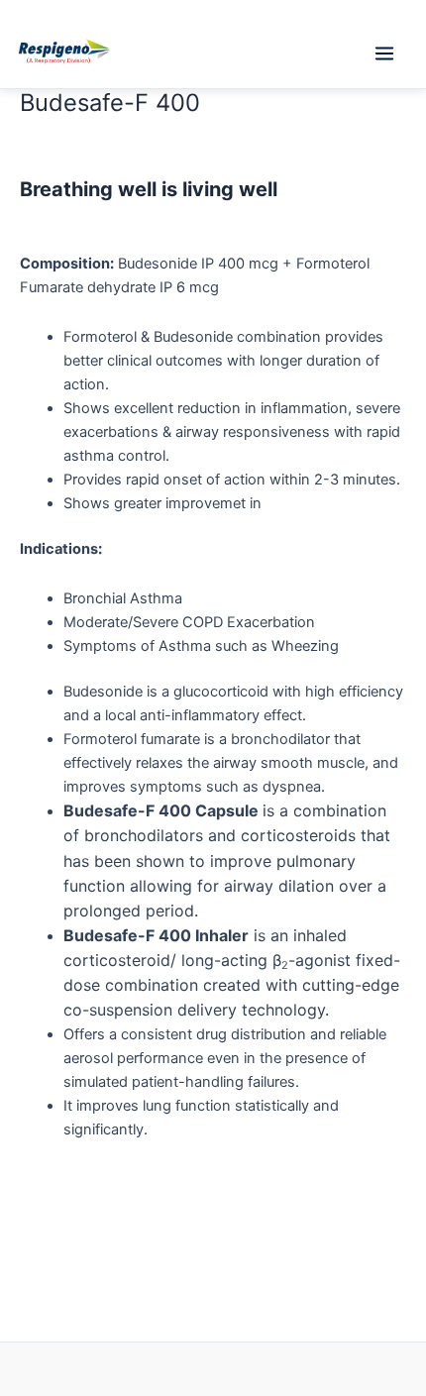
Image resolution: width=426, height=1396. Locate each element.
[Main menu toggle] (384, 53)
